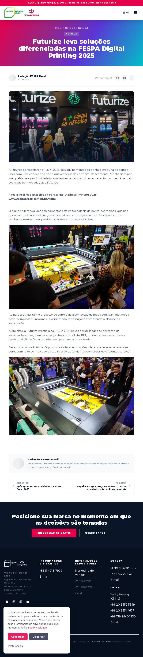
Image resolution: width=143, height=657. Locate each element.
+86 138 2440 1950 (123, 616)
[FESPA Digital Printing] (22, 12)
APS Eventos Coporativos (100, 641)
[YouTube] (28, 602)
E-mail (44, 576)
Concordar (17, 636)
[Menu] (135, 12)
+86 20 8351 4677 (122, 610)
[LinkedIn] (21, 602)
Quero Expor (95, 533)
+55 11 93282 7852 (83, 587)
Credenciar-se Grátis (54, 533)
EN (127, 12)
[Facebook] (7, 602)
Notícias (70, 28)
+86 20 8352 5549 (122, 604)
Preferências (15, 645)
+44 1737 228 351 (122, 573)
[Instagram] (14, 602)
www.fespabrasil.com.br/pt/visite (32, 198)
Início (58, 28)
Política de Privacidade (33, 627)
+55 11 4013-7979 (51, 570)
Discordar (39, 636)
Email (114, 622)
